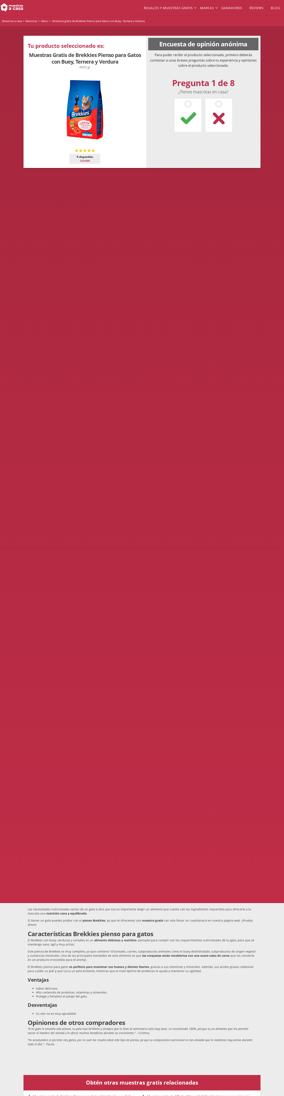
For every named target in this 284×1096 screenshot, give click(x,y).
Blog (275, 8)
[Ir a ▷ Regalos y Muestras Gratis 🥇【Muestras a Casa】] (28, 7)
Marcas (207, 8)
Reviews (256, 8)
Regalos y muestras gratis (168, 8)
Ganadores (231, 8)
